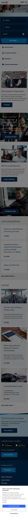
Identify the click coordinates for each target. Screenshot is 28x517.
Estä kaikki (14, 509)
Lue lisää (4, 502)
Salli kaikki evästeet (14, 506)
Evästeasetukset (14, 513)
